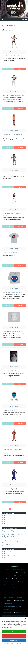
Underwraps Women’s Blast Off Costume (13, 213)
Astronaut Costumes (9, 518)
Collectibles (7, 520)
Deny (14, 636)
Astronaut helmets (19, 575)
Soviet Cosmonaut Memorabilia (12, 556)
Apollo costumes (19, 569)
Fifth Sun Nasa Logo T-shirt (10, 253)
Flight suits (6, 585)
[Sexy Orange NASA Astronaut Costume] (14, 120)
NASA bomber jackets (20, 588)
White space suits (8, 612)
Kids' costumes (15, 585)
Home (3, 25)
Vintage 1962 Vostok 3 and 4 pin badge (12, 535)
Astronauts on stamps (10, 554)
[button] (25, 618)
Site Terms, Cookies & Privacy (17, 643)
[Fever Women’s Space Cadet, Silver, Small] (14, 41)
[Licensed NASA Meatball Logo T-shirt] (14, 277)
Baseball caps (7, 578)
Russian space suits (9, 597)
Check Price (14, 52)
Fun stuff (6, 522)
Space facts (7, 558)
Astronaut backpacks (9, 572)
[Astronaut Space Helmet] (14, 395)
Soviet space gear (8, 603)
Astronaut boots (21, 572)
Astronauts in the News (10, 552)
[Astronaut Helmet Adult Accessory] (14, 356)
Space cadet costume (9, 606)
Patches (6, 594)
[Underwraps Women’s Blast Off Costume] (14, 199)
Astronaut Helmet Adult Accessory (11, 371)
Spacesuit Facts (6, 545)
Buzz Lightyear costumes (10, 582)
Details (8, 69)
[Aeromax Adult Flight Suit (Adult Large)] (14, 474)
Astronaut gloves (8, 575)
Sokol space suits (19, 600)
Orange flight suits (17, 591)
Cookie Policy (7, 643)
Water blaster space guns (10, 609)
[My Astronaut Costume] (2, 19)
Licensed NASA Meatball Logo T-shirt (12, 292)
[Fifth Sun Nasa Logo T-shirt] (14, 238)
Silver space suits (8, 600)
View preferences (14, 640)
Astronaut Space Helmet (9, 410)
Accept (14, 632)
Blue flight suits (17, 578)
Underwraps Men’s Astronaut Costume (12, 449)
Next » (16, 509)
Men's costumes (8, 588)
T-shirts (6, 524)
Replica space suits (15, 594)
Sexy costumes (20, 597)
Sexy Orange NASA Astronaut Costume (12, 134)
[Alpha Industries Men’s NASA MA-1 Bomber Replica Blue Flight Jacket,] (14, 317)
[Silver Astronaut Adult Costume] (14, 159)
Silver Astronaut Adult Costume (11, 174)
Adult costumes (8, 569)
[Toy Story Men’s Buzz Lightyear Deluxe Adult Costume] (14, 81)
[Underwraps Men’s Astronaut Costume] (14, 435)
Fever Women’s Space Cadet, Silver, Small (13, 56)
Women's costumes (20, 612)
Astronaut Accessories (10, 516)
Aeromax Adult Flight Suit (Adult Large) (13, 489)
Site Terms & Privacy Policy (18, 616)
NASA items (7, 591)
